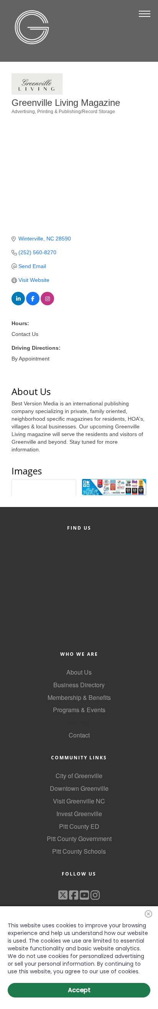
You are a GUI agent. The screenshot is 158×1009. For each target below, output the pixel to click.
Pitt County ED (79, 826)
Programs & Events (79, 709)
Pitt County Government (79, 838)
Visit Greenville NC (79, 801)
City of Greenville (79, 775)
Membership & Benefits (79, 697)
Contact (79, 735)
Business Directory (79, 684)
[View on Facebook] (33, 303)
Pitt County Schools (79, 851)
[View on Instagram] (47, 303)
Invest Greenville (79, 813)
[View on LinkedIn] (18, 303)
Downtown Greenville (79, 788)
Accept (79, 990)
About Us (79, 672)
